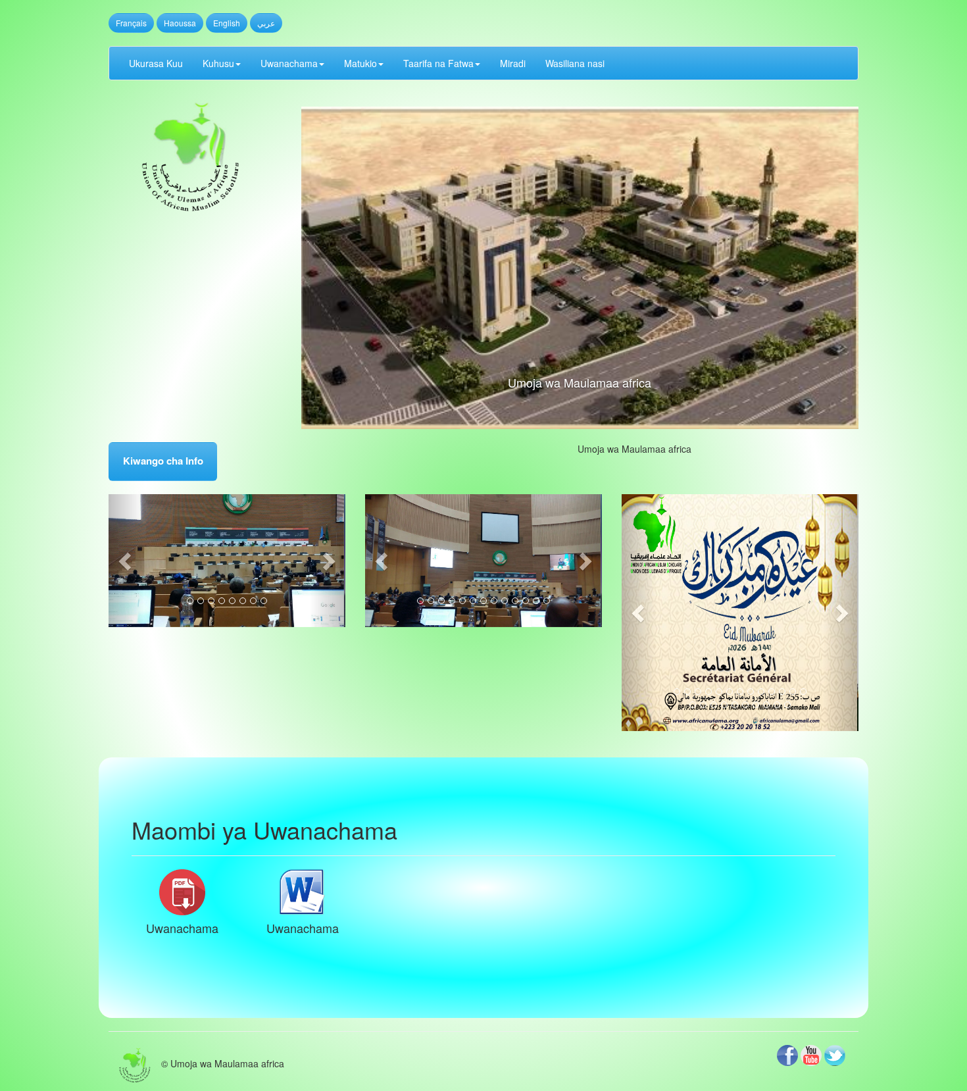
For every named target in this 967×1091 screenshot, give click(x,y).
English (226, 22)
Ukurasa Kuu (156, 63)
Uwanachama (289, 63)
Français (131, 22)
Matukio (360, 63)
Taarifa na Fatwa (438, 63)
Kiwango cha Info (163, 460)
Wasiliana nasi (575, 63)
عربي (266, 22)
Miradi (513, 63)
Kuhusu (218, 63)
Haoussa (180, 22)
